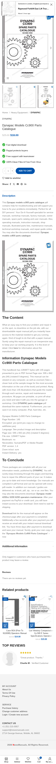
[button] (5, 625)
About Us (6, 689)
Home (5, 112)
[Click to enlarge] (7, 78)
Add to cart (25, 171)
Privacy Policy (8, 696)
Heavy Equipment (19, 112)
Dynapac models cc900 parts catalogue (25, 202)
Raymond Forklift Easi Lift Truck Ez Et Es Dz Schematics (33, 9)
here (16, 348)
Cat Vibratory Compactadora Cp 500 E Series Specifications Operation (41, 633)
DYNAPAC (36, 112)
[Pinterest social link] (22, 184)
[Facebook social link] (10, 184)
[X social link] (14, 184)
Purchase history (10, 708)
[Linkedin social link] (25, 184)
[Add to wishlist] (23, 599)
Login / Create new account (15, 714)
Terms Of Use (8, 693)
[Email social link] (18, 184)
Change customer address (14, 711)
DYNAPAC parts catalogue (30, 403)
